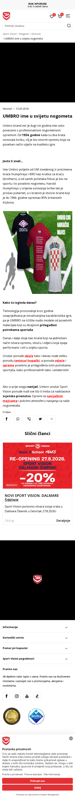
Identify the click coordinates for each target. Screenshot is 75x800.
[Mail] (51, 419)
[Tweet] (40, 419)
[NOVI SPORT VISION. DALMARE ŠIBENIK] (37, 465)
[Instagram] (16, 696)
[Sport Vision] (6, 16)
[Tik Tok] (37, 696)
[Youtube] (27, 696)
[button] (37, 26)
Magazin (24, 34)
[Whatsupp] (17, 419)
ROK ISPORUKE (37, 3)
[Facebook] (6, 419)
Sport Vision (10, 34)
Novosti (36, 34)
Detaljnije (63, 521)
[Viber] (29, 419)
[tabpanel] (37, 482)
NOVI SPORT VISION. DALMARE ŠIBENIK (32, 497)
